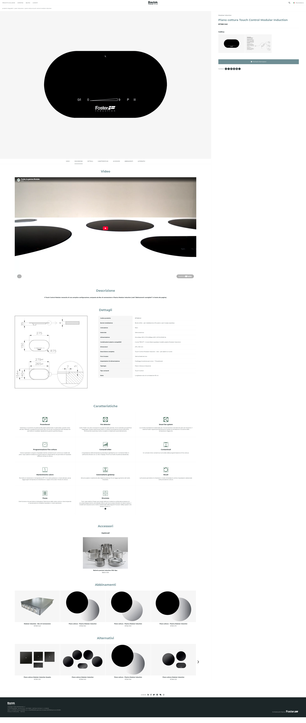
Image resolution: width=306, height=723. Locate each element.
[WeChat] (160, 695)
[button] (198, 662)
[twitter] (154, 695)
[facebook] (150, 695)
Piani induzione (19, 8)
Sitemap (22, 711)
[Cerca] (289, 3)
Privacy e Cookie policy (13, 711)
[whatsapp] (163, 695)
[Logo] (153, 2)
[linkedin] (148, 695)
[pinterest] (157, 695)
